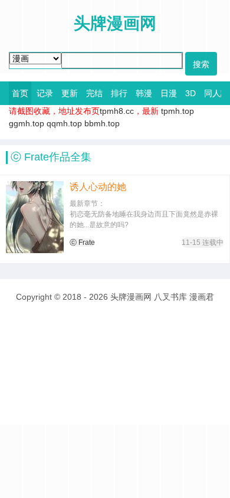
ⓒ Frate (82, 242)
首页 (20, 93)
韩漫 (144, 93)
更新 (69, 93)
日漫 (168, 93)
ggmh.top (26, 123)
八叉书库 (170, 297)
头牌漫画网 (131, 297)
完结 (94, 93)
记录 (45, 93)
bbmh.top (102, 123)
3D (190, 93)
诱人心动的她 (98, 187)
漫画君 (201, 297)
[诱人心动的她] (35, 217)
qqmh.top (64, 123)
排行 (119, 93)
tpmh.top (177, 111)
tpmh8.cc (117, 111)
